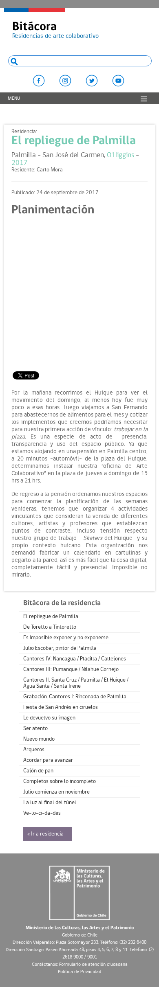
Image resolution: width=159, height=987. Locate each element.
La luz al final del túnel (49, 803)
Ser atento (35, 729)
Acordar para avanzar (48, 760)
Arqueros (33, 750)
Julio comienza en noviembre (56, 792)
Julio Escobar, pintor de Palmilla (60, 648)
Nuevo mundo (39, 739)
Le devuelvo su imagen (49, 718)
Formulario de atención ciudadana (93, 964)
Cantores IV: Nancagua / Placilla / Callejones (74, 659)
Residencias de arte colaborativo (55, 30)
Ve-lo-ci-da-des (42, 813)
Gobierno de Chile (79, 935)
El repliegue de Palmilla (73, 141)
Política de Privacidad (79, 971)
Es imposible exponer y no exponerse (65, 638)
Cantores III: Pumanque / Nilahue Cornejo (71, 670)
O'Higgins (120, 155)
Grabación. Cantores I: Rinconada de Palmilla (74, 697)
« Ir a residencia (45, 834)
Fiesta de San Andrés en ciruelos (60, 707)
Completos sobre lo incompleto (59, 782)
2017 (19, 163)
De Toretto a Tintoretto (49, 627)
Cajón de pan (38, 771)
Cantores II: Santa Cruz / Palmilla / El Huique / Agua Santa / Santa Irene (75, 683)
